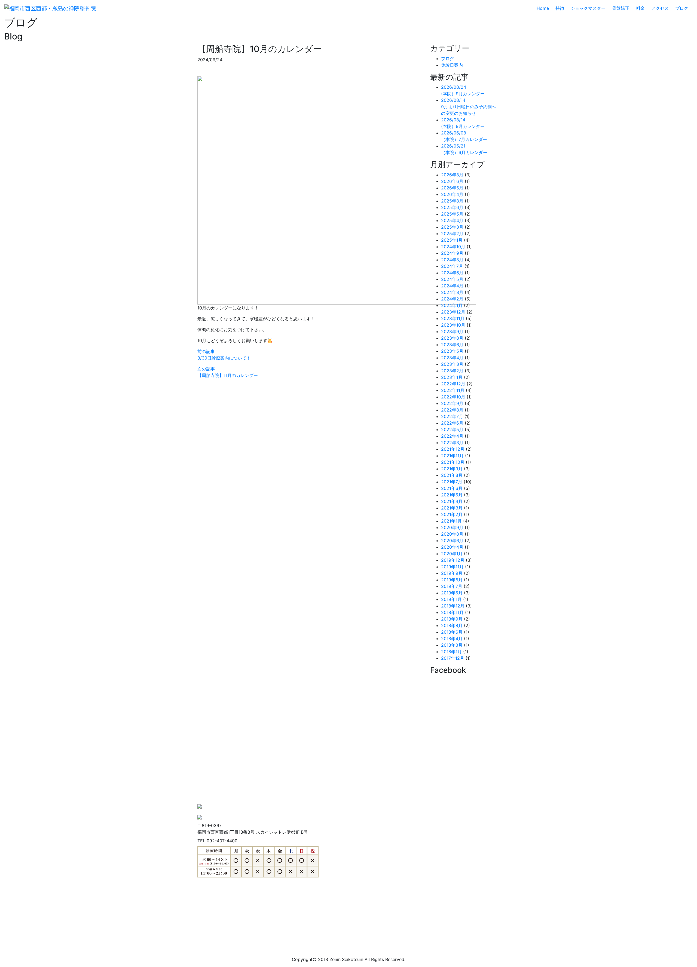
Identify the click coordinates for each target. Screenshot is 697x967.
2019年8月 (452, 579)
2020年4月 (452, 547)
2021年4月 (452, 501)
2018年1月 (451, 651)
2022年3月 (452, 442)
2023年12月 (453, 312)
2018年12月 (452, 606)
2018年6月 (452, 632)
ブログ (681, 8)
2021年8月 (452, 475)
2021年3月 (452, 508)
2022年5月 (452, 429)
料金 (640, 8)
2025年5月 (452, 214)
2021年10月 (452, 462)
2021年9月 (452, 468)
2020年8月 (452, 534)
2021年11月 (452, 455)
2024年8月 (452, 259)
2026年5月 (452, 188)
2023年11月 (452, 318)
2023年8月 (452, 338)
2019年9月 (452, 573)
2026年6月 (452, 181)
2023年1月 (452, 377)
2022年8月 (452, 410)
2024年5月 (452, 279)
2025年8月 (452, 201)
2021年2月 (452, 514)
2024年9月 (452, 253)
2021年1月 (451, 521)
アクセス (660, 8)
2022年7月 (452, 416)
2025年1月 (452, 240)
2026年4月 (452, 194)
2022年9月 (452, 403)
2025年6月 (452, 207)
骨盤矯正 (620, 8)
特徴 (559, 8)
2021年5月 (452, 495)
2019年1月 (451, 599)
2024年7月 (452, 266)
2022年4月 (452, 436)
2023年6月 (452, 344)
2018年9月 (452, 619)
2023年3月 (452, 364)
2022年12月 (453, 383)
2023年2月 (452, 370)
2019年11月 (452, 566)
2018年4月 (452, 638)
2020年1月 (452, 553)
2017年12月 (452, 658)
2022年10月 (453, 397)
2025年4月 (452, 220)
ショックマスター (588, 8)
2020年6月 (452, 540)
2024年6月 (452, 272)
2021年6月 (452, 488)
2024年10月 (453, 246)
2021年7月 (451, 481)
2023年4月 (452, 357)
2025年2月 (452, 233)
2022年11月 (452, 390)
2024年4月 (452, 285)
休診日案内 (452, 65)
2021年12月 (452, 449)
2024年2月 (452, 299)
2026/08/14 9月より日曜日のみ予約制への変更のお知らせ (468, 106)
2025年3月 (452, 227)
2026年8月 (452, 174)
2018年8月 (452, 625)
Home (545, 8)
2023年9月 (452, 331)
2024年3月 (452, 292)
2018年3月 (452, 645)
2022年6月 (452, 423)
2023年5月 (452, 351)
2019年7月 (451, 586)
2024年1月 (452, 305)
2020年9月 (452, 527)
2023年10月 (453, 325)
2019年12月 (452, 560)
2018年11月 (452, 612)
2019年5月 (452, 592)
